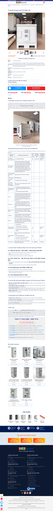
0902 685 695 (39, 325)
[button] (9, 52)
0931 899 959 (11, 469)
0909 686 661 (39, 332)
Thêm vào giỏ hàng (12, 82)
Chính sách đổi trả (31, 477)
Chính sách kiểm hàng (32, 475)
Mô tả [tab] (10, 94)
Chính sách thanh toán (32, 484)
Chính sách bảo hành (31, 478)
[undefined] (44, 0)
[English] (34, 0)
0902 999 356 (13, 0)
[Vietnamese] (24, 0)
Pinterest (1, 510)
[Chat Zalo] (1, 502)
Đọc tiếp (26, 364)
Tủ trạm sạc (37, 84)
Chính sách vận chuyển (32, 480)
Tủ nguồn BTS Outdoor (29, 84)
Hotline (1, 500)
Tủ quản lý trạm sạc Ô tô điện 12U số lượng (17, 80)
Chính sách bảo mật (31, 482)
